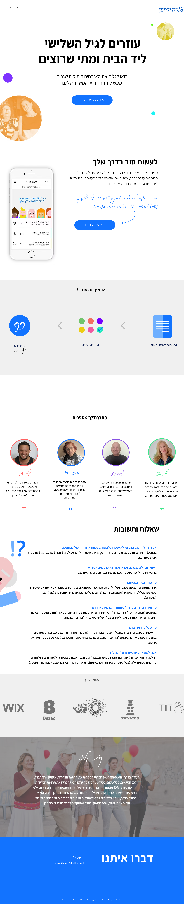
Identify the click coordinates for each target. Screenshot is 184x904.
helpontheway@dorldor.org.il (69, 863)
